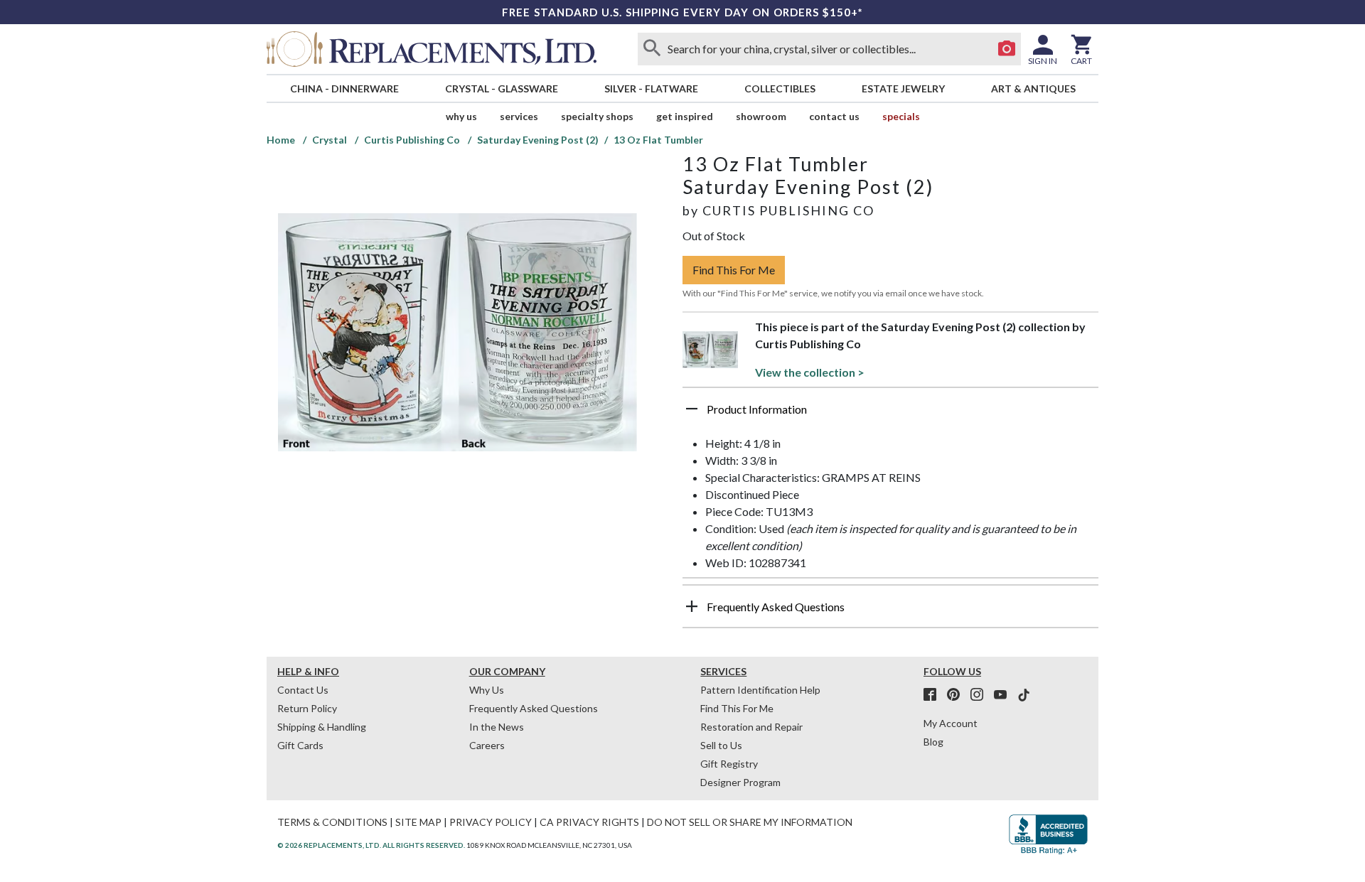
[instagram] (981, 695)
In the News (496, 727)
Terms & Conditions (332, 822)
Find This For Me (733, 269)
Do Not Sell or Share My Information (749, 822)
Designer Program (740, 782)
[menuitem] (344, 88)
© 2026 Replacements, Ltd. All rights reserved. (371, 845)
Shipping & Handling (321, 727)
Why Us (486, 690)
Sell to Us (721, 745)
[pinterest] (957, 695)
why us (461, 116)
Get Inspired (684, 116)
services (519, 116)
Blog (933, 742)
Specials (901, 116)
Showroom (761, 116)
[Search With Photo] (1006, 49)
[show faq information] (691, 606)
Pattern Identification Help (760, 690)
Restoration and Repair (751, 727)
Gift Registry (729, 764)
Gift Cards (300, 745)
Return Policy (307, 708)
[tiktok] (1023, 695)
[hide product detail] (691, 408)
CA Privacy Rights (589, 822)
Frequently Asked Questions (533, 708)
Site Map (418, 822)
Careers (487, 745)
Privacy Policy (490, 822)
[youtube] (1004, 695)
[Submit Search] (652, 49)
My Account (951, 723)
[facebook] (934, 695)
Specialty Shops (597, 116)
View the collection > (809, 372)
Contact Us (834, 116)
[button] (890, 414)
